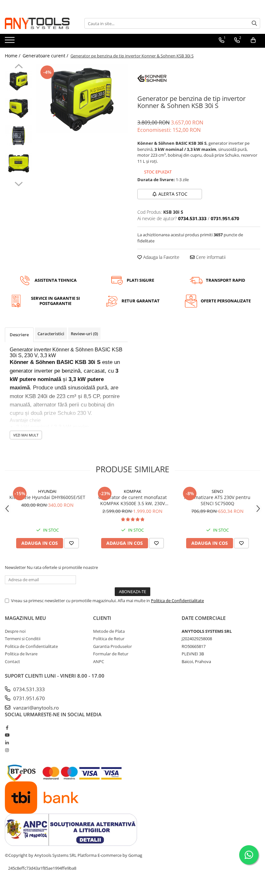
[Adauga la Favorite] (71, 543)
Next (18, 183)
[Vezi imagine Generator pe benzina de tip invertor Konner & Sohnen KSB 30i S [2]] (18, 135)
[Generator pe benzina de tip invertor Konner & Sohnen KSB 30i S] (82, 98)
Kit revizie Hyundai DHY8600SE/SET (47, 497)
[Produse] (10, 42)
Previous (18, 67)
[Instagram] (7, 750)
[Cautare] (254, 23)
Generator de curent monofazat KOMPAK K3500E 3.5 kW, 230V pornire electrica (132, 500)
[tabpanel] (82, 98)
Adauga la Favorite (160, 257)
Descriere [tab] (19, 335)
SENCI (217, 491)
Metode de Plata (109, 631)
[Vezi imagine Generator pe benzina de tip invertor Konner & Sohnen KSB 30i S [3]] (18, 163)
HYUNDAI (47, 491)
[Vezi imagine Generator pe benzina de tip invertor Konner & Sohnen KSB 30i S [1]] (18, 108)
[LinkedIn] (7, 743)
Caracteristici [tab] (50, 334)
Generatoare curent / (46, 56)
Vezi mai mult (25, 435)
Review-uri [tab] (84, 334)
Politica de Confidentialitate (177, 600)
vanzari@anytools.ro (35, 707)
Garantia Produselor (112, 646)
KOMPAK (132, 491)
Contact (12, 661)
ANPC (98, 661)
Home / (13, 56)
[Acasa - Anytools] (37, 23)
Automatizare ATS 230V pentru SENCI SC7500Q (217, 500)
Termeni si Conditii (22, 638)
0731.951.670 (28, 698)
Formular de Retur (110, 654)
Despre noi (15, 631)
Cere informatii (210, 257)
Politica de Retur (108, 638)
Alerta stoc (172, 194)
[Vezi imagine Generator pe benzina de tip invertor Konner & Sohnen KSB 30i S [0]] (18, 81)
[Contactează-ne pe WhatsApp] (249, 855)
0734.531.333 (28, 689)
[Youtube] (7, 735)
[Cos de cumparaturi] (253, 40)
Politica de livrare (21, 654)
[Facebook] (7, 727)
